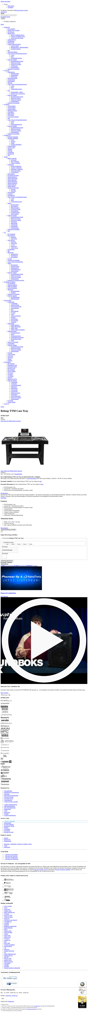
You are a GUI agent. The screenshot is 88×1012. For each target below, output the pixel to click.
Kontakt (6, 814)
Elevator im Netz (8, 832)
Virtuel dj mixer (8, 917)
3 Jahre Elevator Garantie (11, 801)
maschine (6, 949)
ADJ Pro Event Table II (10, 920)
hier (41, 481)
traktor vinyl (7, 937)
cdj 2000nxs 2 (8, 921)
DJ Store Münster (9, 824)
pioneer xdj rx (8, 960)
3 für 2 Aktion (8, 906)
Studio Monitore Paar (10, 954)
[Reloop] (5, 416)
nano (5, 941)
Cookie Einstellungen (10, 815)
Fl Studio (6, 914)
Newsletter (7, 830)
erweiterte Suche (8, 798)
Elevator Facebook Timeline (62, 869)
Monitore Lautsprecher (10, 926)
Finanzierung (7, 841)
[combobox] (9, 15)
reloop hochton (8, 932)
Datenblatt (3, 498)
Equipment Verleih (9, 826)
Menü (2, 24)
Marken (6, 827)
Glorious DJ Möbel (9, 944)
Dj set (5, 907)
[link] (6, 4)
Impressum (7, 812)
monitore (6, 924)
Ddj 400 (6, 957)
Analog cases (7, 911)
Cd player (6, 938)
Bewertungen (4, 528)
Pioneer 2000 (7, 958)
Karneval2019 (8, 946)
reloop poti (7, 909)
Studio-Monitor (8, 928)
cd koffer (6, 923)
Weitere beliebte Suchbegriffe (12, 968)
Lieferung (6, 794)
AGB (5, 811)
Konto (2, 406)
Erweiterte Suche (5, 16)
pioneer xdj (7, 940)
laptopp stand (7, 931)
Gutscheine (7, 829)
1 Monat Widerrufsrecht (10, 804)
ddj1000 (6, 965)
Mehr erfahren (4, 693)
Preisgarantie (7, 823)
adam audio (7, 935)
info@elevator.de (32, 478)
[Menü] (85, 982)
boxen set (6, 918)
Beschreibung (4, 493)
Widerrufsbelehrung (9, 806)
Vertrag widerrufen (10, 821)
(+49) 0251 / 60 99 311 (11, 995)
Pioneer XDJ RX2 (9, 951)
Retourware (7, 839)
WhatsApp (11, 1001)
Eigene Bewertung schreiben (8, 529)
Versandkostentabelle (31, 1009)
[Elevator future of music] (20, 10)
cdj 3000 (6, 966)
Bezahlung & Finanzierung (11, 792)
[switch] (82, 993)
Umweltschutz (8, 800)
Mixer (5, 929)
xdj (5, 952)
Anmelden (10, 7)
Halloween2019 (8, 961)
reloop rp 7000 (8, 915)
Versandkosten (18, 474)
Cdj (5, 948)
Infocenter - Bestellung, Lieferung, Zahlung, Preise (18, 844)
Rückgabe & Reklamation (11, 795)
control (6, 934)
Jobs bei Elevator (8, 797)
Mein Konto (11, 6)
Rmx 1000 (7, 943)
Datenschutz (7, 809)
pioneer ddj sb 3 (8, 955)
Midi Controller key (9, 912)
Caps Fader (7, 963)
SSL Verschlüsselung (10, 807)
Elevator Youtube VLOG (41, 869)
